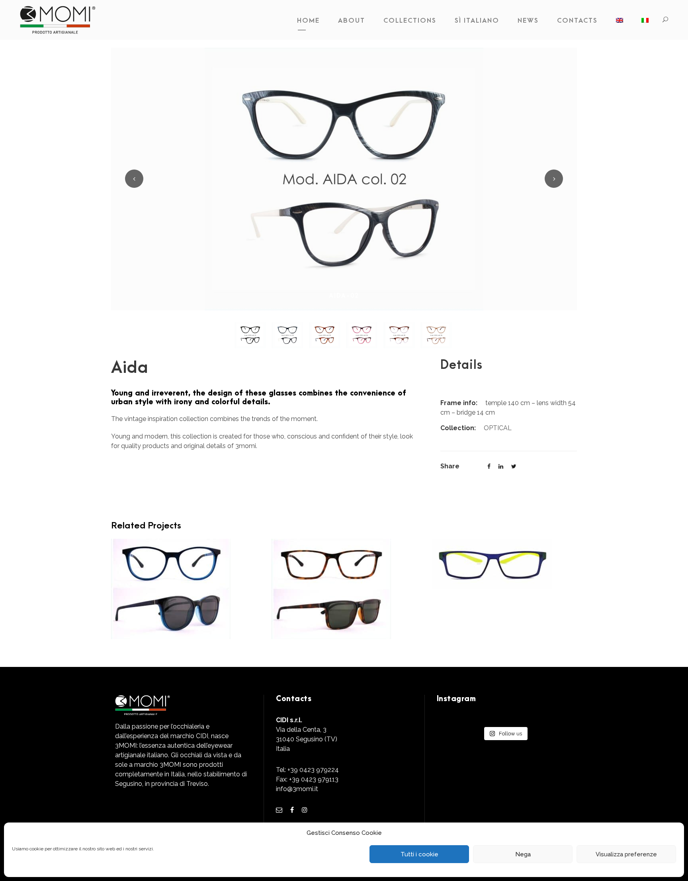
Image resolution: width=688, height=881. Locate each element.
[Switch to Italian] (645, 23)
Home (308, 20)
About (351, 20)
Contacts (577, 20)
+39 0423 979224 (313, 770)
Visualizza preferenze (626, 854)
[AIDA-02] (344, 178)
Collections (409, 20)
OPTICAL (498, 428)
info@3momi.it (297, 789)
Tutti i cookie (419, 854)
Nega (523, 854)
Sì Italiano (477, 20)
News (528, 20)
